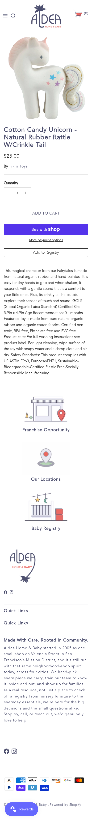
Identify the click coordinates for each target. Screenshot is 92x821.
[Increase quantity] (27, 193)
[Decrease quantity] (8, 193)
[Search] (15, 16)
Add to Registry (46, 252)
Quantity (11, 183)
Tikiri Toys (18, 166)
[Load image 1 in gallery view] (46, 78)
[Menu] (5, 16)
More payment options (46, 240)
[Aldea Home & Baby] (46, 15)
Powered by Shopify (65, 805)
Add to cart (46, 213)
